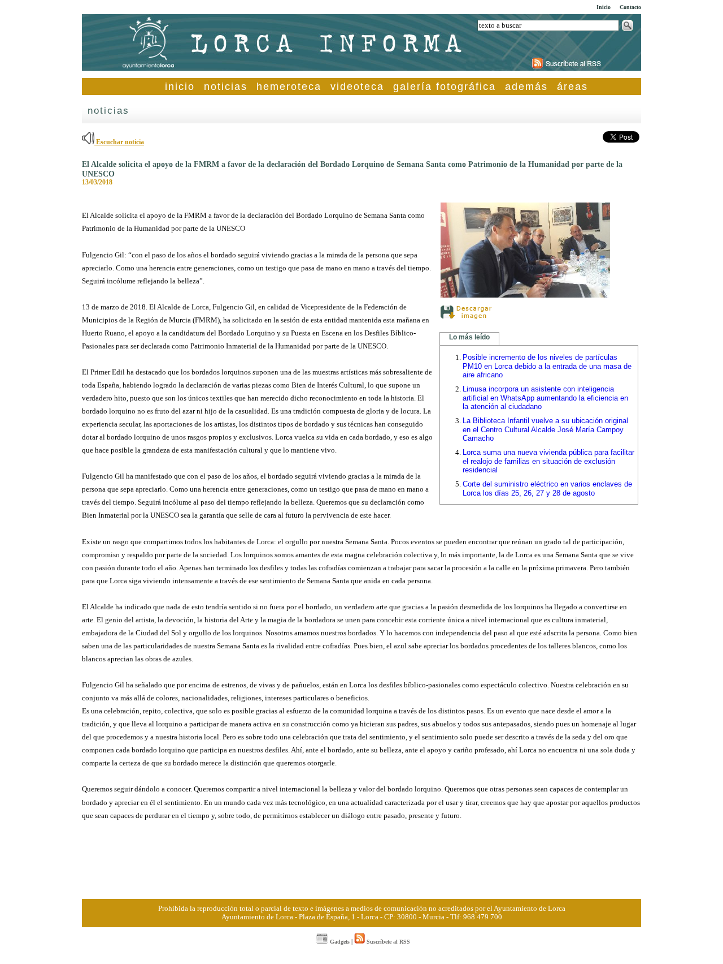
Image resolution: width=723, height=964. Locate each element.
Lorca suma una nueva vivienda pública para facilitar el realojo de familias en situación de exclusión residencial (548, 461)
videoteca (357, 86)
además (526, 86)
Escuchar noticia (119, 142)
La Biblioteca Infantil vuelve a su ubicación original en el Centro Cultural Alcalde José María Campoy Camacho (545, 429)
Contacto (630, 7)
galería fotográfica (444, 86)
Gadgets (339, 942)
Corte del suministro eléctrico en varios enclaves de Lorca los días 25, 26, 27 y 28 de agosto (547, 488)
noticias (225, 86)
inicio (180, 86)
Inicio (603, 7)
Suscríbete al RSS (387, 942)
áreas (572, 86)
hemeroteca (288, 86)
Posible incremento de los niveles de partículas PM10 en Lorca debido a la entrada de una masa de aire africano (547, 366)
